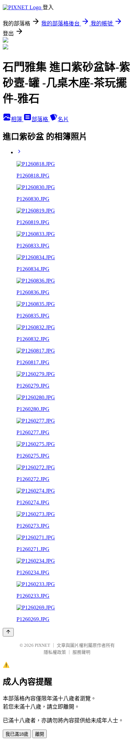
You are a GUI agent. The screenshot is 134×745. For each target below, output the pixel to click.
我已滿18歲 (16, 734)
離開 (39, 734)
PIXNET (42, 645)
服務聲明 (81, 652)
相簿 (17, 119)
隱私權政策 (55, 652)
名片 (63, 119)
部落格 (40, 119)
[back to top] (8, 632)
